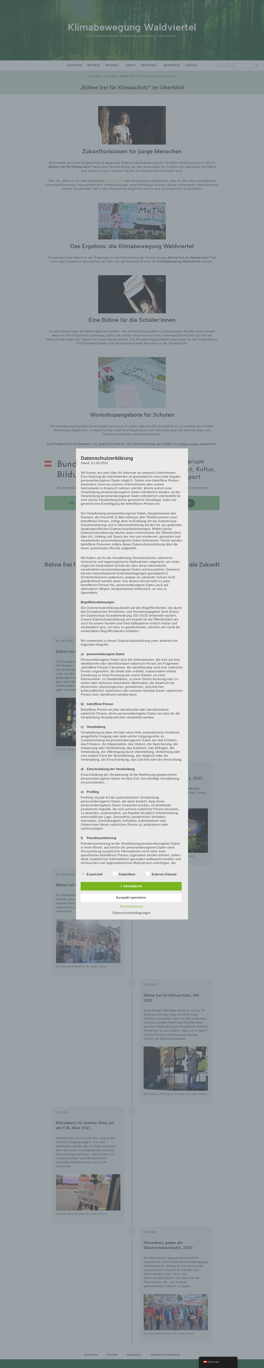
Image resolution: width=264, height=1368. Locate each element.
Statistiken (127, 874)
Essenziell (95, 874)
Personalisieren (131, 906)
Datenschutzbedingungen (132, 913)
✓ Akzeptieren (131, 886)
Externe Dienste (164, 874)
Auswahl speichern (131, 897)
